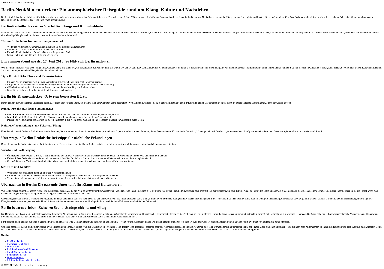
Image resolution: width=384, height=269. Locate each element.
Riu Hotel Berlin (15, 241)
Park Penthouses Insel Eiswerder (22, 249)
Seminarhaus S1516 (16, 254)
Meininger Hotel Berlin (18, 244)
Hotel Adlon (13, 246)
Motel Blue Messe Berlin (19, 252)
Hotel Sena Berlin (15, 257)
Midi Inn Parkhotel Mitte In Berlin (23, 260)
